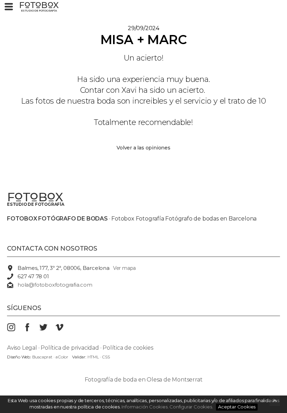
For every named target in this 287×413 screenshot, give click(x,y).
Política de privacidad (70, 347)
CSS (106, 356)
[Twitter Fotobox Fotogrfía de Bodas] (47, 329)
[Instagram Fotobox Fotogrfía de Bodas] (15, 329)
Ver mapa (124, 268)
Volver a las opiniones (143, 148)
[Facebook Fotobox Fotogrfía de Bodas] (31, 329)
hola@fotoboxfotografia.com (55, 284)
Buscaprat (42, 356)
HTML (93, 356)
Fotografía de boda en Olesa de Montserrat (144, 379)
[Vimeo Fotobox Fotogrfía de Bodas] (63, 329)
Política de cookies (128, 347)
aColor (61, 356)
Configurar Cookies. (191, 407)
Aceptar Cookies (236, 407)
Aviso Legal (22, 347)
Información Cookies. (144, 407)
